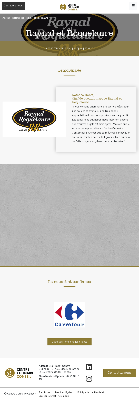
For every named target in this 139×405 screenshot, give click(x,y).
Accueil (6, 18)
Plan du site (44, 392)
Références (18, 18)
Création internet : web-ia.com (54, 396)
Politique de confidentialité (90, 392)
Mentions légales (63, 392)
